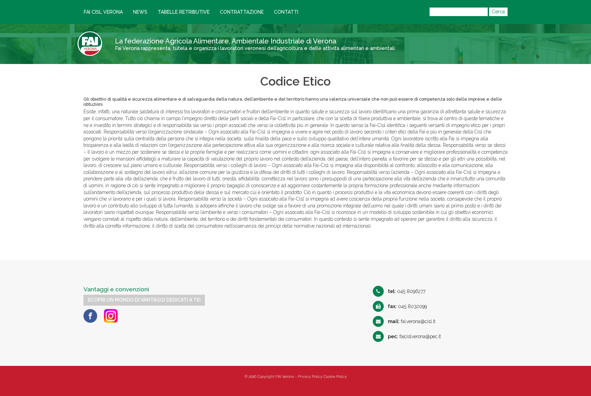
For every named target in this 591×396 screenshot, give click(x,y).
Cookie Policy (335, 376)
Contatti (286, 12)
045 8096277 (406, 291)
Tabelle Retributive (184, 12)
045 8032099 (407, 306)
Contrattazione (242, 12)
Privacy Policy (310, 376)
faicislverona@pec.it (414, 336)
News (140, 12)
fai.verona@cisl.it (411, 321)
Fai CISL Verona (103, 12)
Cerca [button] (498, 11)
